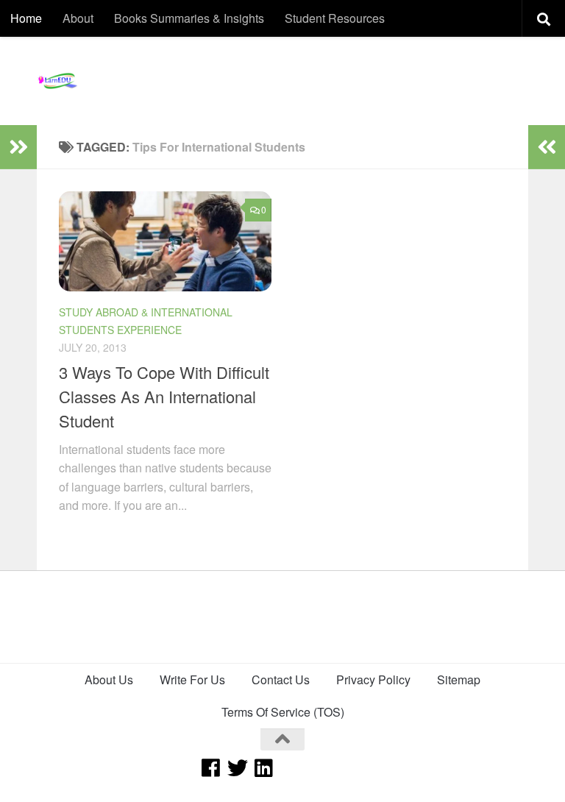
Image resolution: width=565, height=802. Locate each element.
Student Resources (335, 18)
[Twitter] (237, 768)
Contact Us (281, 679)
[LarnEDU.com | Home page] (59, 81)
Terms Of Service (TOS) (282, 711)
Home (26, 18)
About (78, 18)
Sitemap (458, 679)
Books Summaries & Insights (189, 18)
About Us (109, 679)
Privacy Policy (373, 679)
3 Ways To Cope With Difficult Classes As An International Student (164, 396)
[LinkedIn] (264, 768)
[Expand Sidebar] (18, 147)
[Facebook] (211, 768)
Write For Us (192, 679)
